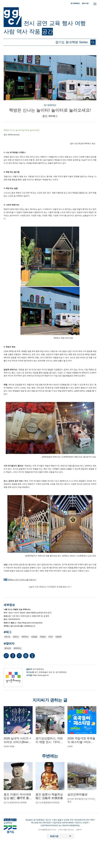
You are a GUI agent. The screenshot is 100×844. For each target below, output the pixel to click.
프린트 (25, 655)
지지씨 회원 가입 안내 (66, 830)
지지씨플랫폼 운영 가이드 (47, 830)
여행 (80, 23)
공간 (47, 31)
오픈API (79, 830)
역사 (21, 31)
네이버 (19, 655)
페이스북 (12, 655)
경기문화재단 (75, 3)
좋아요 (32, 657)
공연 (41, 23)
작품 (34, 31)
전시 (29, 23)
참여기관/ (85, 3)
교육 (54, 23)
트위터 (6, 655)
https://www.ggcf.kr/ (41, 675)
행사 (67, 23)
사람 (9, 31)
